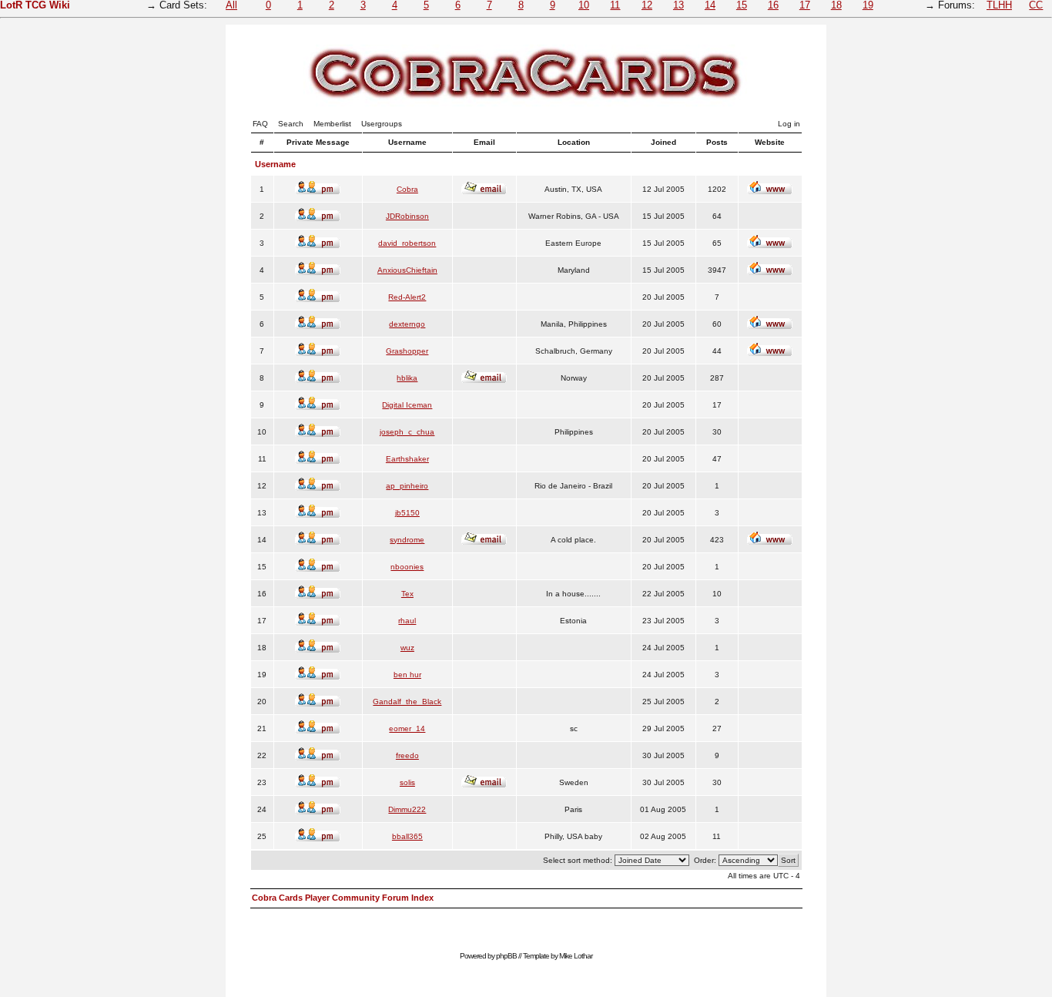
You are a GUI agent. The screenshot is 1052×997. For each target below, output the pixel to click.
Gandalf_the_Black (407, 701)
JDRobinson (407, 216)
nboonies (407, 566)
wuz (407, 647)
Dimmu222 (407, 809)
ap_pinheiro (407, 486)
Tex (407, 593)
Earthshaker (407, 459)
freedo (407, 755)
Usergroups (381, 123)
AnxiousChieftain (407, 270)
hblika (407, 378)
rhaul (407, 620)
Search (290, 123)
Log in (789, 123)
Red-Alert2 (407, 297)
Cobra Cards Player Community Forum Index (343, 897)
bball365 (407, 836)
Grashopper (407, 351)
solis (407, 782)
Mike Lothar (575, 956)
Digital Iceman (407, 405)
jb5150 (407, 513)
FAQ (260, 123)
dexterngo (407, 324)
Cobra (407, 189)
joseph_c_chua (407, 432)
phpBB (506, 956)
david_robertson (407, 243)
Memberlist (332, 123)
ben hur (407, 674)
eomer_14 (407, 728)
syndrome (407, 539)
